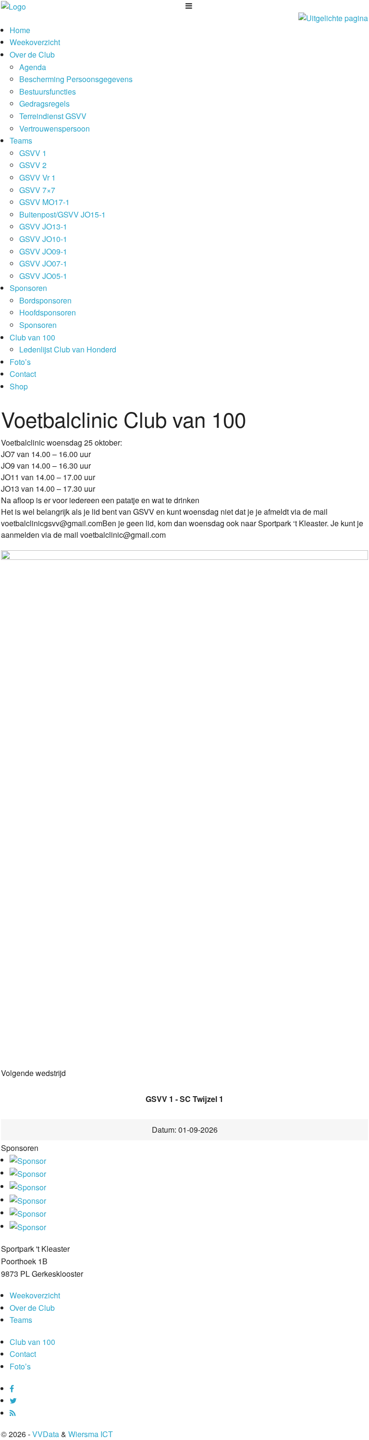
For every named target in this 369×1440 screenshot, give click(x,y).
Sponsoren (28, 287)
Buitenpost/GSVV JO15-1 (62, 214)
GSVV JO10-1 (43, 238)
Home (20, 30)
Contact (23, 373)
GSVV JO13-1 (43, 226)
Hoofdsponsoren (47, 312)
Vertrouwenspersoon (54, 128)
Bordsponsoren (45, 300)
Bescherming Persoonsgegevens (76, 79)
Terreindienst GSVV (52, 115)
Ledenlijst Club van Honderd (67, 349)
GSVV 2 (33, 164)
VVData (45, 1434)
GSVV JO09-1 (43, 251)
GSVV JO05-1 (43, 275)
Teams (21, 140)
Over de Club (32, 54)
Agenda (32, 67)
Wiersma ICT (90, 1434)
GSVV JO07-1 (43, 263)
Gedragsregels (44, 103)
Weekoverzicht (35, 42)
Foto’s (20, 361)
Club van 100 (32, 337)
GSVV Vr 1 (37, 177)
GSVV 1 (33, 152)
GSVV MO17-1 (44, 201)
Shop (19, 386)
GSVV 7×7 (37, 189)
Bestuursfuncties (47, 91)
